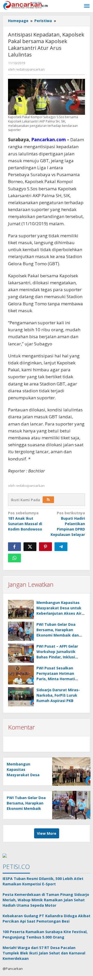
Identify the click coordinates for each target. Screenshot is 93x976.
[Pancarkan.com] (26, 5)
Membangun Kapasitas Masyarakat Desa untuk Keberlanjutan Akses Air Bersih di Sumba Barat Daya (58, 613)
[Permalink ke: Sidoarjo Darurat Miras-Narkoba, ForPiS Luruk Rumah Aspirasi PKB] (21, 696)
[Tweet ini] (30, 546)
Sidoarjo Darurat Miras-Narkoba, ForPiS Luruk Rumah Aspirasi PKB (58, 695)
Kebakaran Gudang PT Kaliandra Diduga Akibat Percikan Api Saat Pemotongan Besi (46, 918)
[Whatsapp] (14, 558)
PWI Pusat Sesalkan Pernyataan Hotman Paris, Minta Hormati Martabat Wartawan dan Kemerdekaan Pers (59, 679)
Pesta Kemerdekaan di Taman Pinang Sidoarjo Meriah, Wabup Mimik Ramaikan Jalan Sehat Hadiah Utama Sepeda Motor (46, 900)
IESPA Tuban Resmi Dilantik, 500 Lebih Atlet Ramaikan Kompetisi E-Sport (43, 881)
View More (46, 833)
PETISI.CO (16, 866)
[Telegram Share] (61, 546)
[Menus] (86, 6)
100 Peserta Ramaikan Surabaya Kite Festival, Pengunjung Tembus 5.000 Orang (45, 934)
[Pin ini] (45, 546)
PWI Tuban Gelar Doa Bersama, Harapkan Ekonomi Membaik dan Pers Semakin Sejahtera (26, 808)
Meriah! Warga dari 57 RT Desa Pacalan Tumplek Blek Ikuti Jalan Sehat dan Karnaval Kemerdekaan (44, 953)
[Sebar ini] (14, 546)
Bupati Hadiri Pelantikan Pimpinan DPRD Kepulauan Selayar (68, 523)
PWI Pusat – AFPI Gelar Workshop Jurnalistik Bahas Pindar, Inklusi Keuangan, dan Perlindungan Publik (57, 657)
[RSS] (48, 499)
